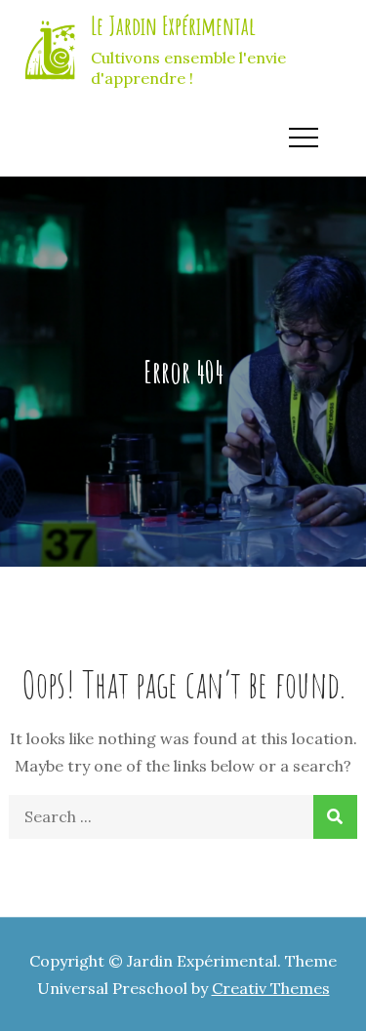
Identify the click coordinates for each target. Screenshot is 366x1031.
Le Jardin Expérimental (173, 25)
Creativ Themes (271, 988)
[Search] (335, 817)
